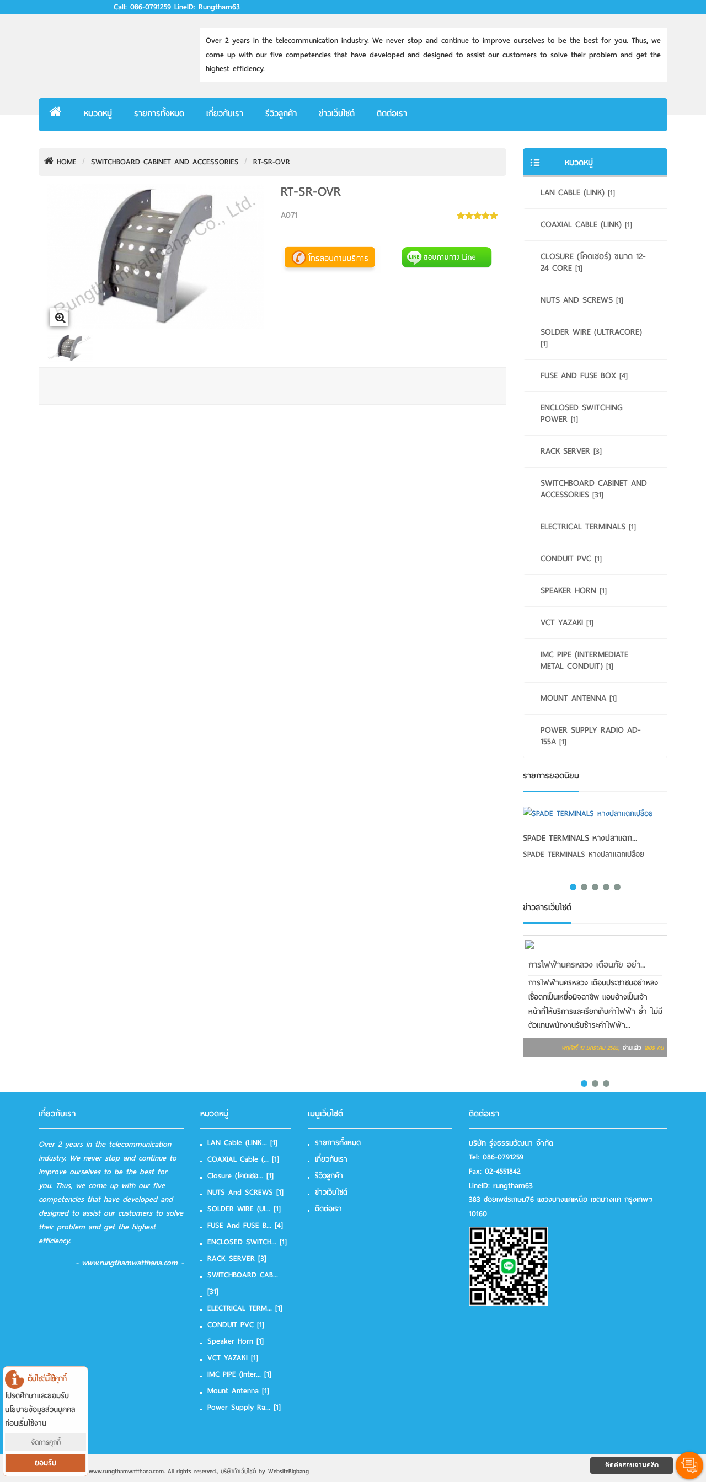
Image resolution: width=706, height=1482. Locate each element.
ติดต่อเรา (392, 113)
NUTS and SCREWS (582, 300)
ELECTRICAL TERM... (244, 1308)
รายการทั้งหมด (159, 113)
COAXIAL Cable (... (243, 1159)
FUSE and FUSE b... (245, 1225)
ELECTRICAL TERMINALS (588, 526)
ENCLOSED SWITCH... (247, 1242)
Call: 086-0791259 (142, 7)
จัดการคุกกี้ (46, 1442)
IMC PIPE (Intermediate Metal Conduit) (584, 660)
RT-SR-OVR (271, 161)
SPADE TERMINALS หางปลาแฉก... (580, 838)
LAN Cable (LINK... (242, 1142)
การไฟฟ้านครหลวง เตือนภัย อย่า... (586, 965)
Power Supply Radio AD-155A (591, 736)
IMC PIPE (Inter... (239, 1374)
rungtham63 (513, 1185)
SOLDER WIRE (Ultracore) (591, 337)
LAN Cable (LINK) (578, 192)
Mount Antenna (579, 698)
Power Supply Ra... (244, 1407)
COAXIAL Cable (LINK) (586, 224)
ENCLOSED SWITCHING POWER (582, 413)
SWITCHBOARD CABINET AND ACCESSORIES (165, 161)
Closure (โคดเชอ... (240, 1175)
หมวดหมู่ (98, 113)
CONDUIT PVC (571, 558)
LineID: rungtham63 (207, 7)
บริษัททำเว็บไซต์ (238, 1471)
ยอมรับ (45, 1463)
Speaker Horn (574, 590)
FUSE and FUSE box (584, 375)
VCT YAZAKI (567, 622)
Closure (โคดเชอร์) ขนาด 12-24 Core (593, 262)
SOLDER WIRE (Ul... (244, 1208)
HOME (65, 161)
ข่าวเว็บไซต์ (337, 113)
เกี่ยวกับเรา (224, 113)
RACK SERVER (571, 451)
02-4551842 (503, 1171)
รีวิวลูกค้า (281, 113)
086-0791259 (503, 1157)
